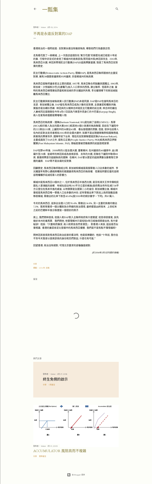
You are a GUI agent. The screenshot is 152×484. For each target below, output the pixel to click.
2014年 (42, 268)
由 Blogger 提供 (78, 475)
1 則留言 (52, 385)
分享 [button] (35, 264)
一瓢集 (50, 9)
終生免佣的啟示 (55, 379)
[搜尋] (117, 8)
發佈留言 (42, 456)
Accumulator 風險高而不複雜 (59, 451)
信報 (47, 268)
